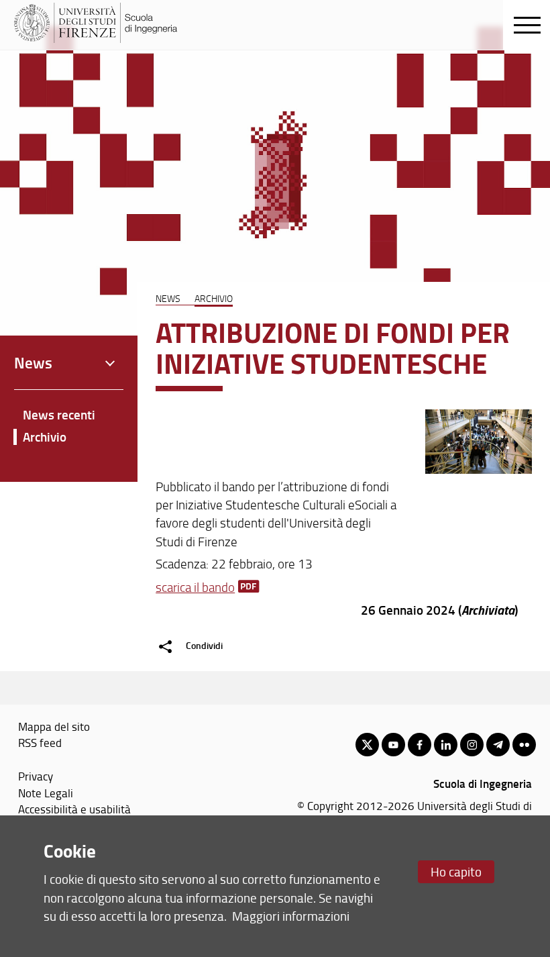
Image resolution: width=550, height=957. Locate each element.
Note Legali (45, 793)
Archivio (214, 298)
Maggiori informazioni (290, 916)
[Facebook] (419, 744)
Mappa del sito (54, 726)
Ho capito (456, 871)
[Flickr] (524, 744)
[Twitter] (367, 744)
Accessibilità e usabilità (74, 809)
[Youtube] (393, 744)
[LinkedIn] (445, 744)
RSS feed (40, 742)
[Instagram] (472, 744)
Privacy (35, 776)
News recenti (59, 414)
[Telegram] (498, 744)
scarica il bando (195, 587)
